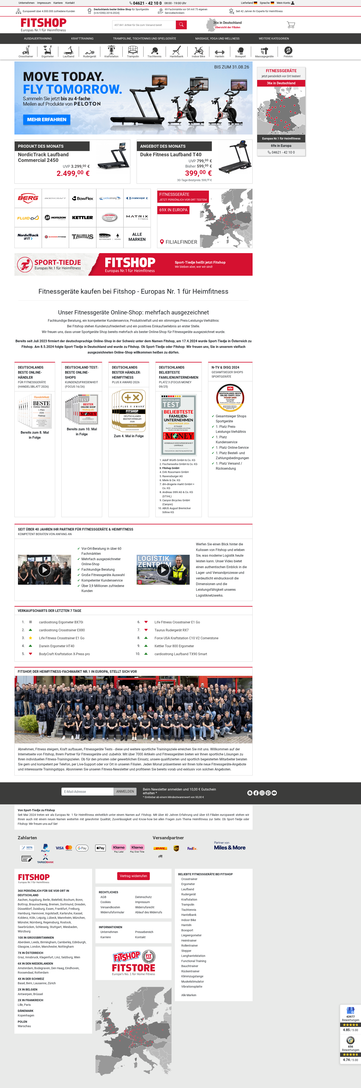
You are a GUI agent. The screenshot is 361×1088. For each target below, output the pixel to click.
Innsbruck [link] (31, 957)
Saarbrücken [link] (26, 927)
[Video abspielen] (44, 570)
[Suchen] (181, 25)
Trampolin (187, 904)
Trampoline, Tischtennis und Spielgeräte (144, 38)
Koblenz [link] (23, 918)
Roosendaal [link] (25, 972)
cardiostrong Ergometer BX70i (61, 622)
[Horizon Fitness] (55, 217)
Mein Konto (283, 2)
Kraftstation (189, 899)
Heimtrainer (189, 940)
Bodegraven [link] (42, 968)
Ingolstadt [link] (51, 913)
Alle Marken (188, 995)
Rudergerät (188, 894)
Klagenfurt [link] (46, 957)
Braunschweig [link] (38, 904)
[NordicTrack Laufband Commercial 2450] (113, 157)
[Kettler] (82, 217)
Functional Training (193, 961)
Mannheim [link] (64, 918)
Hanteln (186, 925)
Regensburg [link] (51, 922)
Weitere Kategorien (274, 38)
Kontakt (70, 2)
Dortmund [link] (66, 904)
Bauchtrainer (189, 966)
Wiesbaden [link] (70, 927)
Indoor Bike (188, 920)
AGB (103, 897)
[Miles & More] (230, 845)
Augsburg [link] (35, 900)
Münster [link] (23, 922)
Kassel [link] (78, 913)
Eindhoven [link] (72, 968)
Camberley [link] (64, 942)
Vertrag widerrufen (133, 876)
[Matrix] (137, 217)
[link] (205, 218)
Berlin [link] (46, 900)
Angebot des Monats (163, 146)
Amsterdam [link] (25, 968)
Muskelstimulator (192, 981)
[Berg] (28, 198)
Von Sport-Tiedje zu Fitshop (36, 810)
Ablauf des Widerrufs (148, 912)
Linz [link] (57, 957)
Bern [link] (29, 983)
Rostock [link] (65, 922)
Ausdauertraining (38, 38)
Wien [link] (77, 957)
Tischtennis (188, 910)
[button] (26, 98)
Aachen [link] (23, 900)
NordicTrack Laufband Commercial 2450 (43, 157)
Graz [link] (21, 957)
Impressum (44, 2)
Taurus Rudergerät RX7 (172, 630)
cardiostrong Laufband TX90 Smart (181, 654)
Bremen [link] (54, 904)
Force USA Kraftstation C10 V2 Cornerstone (186, 638)
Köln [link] (32, 918)
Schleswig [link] (42, 927)
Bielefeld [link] (56, 900)
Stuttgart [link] (56, 927)
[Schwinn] (55, 236)
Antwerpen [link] (25, 994)
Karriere (58, 2)
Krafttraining (82, 38)
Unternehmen (26, 2)
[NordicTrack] (28, 236)
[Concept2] (137, 198)
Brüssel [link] (38, 994)
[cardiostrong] (110, 198)
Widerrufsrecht (144, 907)
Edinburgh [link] (79, 942)
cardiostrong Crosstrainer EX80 (62, 630)
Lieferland (247, 2)
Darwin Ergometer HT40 (56, 646)
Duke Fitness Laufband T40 (171, 155)
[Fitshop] (43, 25)
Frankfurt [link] (61, 909)
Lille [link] (20, 1005)
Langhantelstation (193, 956)
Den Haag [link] (57, 968)
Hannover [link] (37, 913)
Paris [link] (27, 1005)
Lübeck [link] (51, 918)
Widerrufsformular (112, 912)
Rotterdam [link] (41, 972)
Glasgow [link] (23, 946)
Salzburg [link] (67, 957)
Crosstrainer (189, 879)
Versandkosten (110, 907)
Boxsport (187, 930)
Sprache (265, 2)
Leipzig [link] (41, 918)
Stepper (186, 951)
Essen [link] (50, 909)
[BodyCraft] (55, 198)
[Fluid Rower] (28, 217)
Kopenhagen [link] (26, 1015)
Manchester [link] (49, 946)
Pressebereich (144, 932)
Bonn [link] (79, 900)
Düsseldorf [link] (25, 909)
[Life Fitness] (110, 217)
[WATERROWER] (110, 236)
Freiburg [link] (74, 909)
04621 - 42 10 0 (283, 152)
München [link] (79, 918)
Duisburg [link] (39, 909)
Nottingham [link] (66, 946)
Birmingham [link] (48, 942)
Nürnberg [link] (36, 922)
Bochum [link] (69, 900)
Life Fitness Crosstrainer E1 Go (61, 638)
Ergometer (188, 884)
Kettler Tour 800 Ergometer (174, 646)
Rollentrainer (189, 945)
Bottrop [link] (23, 904)
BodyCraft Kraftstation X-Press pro (64, 654)
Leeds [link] (35, 942)
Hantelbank (188, 915)
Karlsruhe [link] (66, 913)
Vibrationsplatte (191, 986)
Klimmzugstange (192, 976)
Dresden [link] (80, 904)
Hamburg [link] (24, 913)
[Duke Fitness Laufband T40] (235, 157)
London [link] (35, 946)
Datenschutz (143, 897)
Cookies (105, 902)
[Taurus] (82, 236)
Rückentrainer (190, 971)
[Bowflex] (82, 198)
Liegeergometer (191, 935)
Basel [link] (21, 983)
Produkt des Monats (41, 146)
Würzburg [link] (24, 931)
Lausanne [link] (39, 983)
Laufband (187, 889)
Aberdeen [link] (24, 942)
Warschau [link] (24, 1026)
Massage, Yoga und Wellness (217, 38)
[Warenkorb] (292, 25)
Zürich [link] (52, 983)
